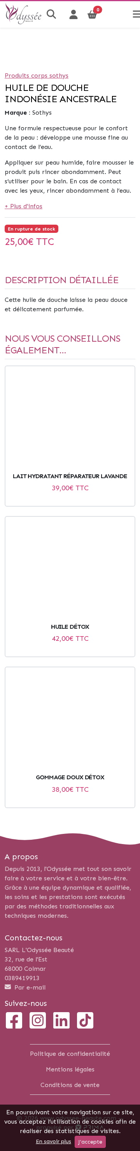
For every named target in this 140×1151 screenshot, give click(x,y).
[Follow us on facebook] (14, 1021)
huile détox (70, 626)
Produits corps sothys (36, 75)
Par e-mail (29, 987)
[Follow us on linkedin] (61, 1021)
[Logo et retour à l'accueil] (23, 21)
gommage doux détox (70, 777)
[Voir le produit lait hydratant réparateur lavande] (70, 419)
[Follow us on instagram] (37, 1021)
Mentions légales (70, 1069)
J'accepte (90, 1142)
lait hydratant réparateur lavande (70, 476)
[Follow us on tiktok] (85, 1021)
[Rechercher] (52, 14)
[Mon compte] (73, 14)
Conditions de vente (70, 1085)
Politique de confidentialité (70, 1053)
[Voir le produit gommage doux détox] (70, 720)
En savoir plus (53, 1141)
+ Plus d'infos (23, 206)
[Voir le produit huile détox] (70, 570)
